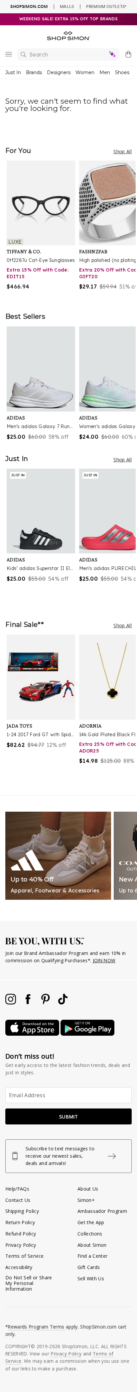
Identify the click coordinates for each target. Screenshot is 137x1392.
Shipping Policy (22, 1211)
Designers (58, 72)
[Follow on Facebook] (29, 1002)
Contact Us (17, 1200)
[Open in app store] (33, 1034)
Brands (34, 72)
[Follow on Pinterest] (46, 1002)
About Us (87, 1189)
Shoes (122, 72)
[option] (43, 229)
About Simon (92, 1245)
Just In (13, 72)
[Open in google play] (87, 1034)
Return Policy (20, 1222)
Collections (89, 1233)
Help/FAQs (17, 1189)
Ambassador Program (102, 1211)
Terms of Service (24, 1256)
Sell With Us (90, 1278)
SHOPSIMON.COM (29, 6)
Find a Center (92, 1256)
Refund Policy (20, 1233)
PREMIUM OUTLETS (106, 6)
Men (104, 72)
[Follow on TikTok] (63, 1002)
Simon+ (86, 1200)
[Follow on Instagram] (11, 1002)
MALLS (67, 6)
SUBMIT (68, 1116)
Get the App (90, 1222)
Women (84, 72)
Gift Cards (88, 1267)
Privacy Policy (20, 1245)
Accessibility (18, 1267)
